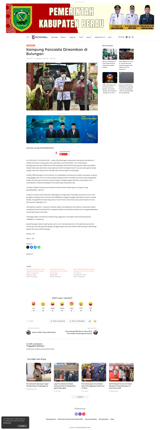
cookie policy (7, 423)
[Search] (132, 37)
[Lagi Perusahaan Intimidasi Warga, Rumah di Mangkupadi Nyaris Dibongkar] (66, 372)
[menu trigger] (29, 37)
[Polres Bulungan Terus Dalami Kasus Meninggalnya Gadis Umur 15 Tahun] (93, 372)
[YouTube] (123, 37)
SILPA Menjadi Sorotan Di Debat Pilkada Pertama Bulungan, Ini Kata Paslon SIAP (120, 386)
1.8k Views (52, 58)
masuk (37, 349)
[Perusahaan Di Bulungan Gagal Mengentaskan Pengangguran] (38, 372)
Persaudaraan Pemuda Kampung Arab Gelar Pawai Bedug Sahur (58, 271)
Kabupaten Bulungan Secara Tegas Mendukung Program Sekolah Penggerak (35, 271)
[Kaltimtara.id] (40, 37)
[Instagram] (121, 37)
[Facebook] (119, 37)
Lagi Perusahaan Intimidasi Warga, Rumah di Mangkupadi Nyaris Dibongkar (64, 386)
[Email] (95, 321)
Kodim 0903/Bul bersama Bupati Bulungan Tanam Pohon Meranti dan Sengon (84, 271)
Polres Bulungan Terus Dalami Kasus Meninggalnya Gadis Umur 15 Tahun (93, 386)
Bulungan (30, 45)
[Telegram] (89, 321)
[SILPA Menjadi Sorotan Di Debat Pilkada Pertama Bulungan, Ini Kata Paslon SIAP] (121, 372)
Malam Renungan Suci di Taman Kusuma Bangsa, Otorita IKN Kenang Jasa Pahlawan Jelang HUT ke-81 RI (109, 88)
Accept (22, 426)
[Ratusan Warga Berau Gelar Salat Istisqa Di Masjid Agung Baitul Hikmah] (109, 54)
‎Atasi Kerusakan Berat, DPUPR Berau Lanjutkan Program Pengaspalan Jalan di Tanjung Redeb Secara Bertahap (126, 88)
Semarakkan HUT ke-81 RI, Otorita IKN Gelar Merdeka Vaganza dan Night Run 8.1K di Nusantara (126, 65)
